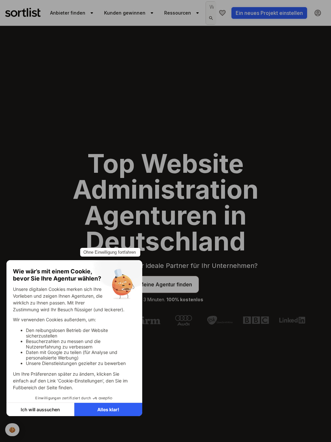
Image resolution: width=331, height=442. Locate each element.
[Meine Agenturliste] (222, 13)
